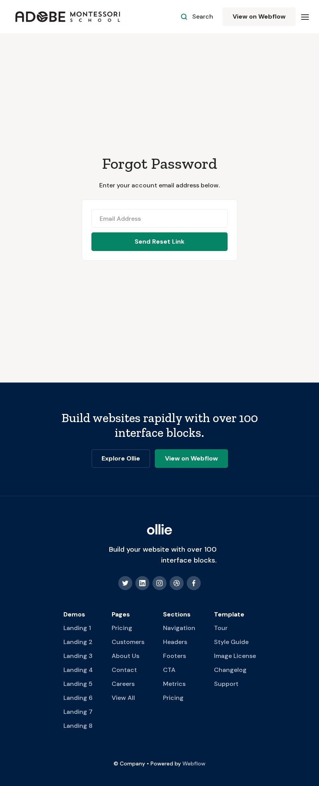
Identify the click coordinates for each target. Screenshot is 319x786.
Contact (124, 670)
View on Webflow (259, 16)
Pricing (122, 628)
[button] (305, 17)
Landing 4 (78, 670)
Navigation (179, 628)
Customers (128, 642)
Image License (235, 656)
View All (123, 698)
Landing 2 (78, 642)
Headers (175, 642)
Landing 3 (78, 656)
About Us (125, 656)
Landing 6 (78, 698)
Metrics (174, 684)
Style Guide (231, 642)
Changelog (230, 670)
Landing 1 (77, 628)
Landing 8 (78, 726)
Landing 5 (78, 684)
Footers (174, 656)
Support (226, 684)
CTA (169, 670)
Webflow (193, 763)
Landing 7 (78, 712)
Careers (123, 684)
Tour (221, 628)
